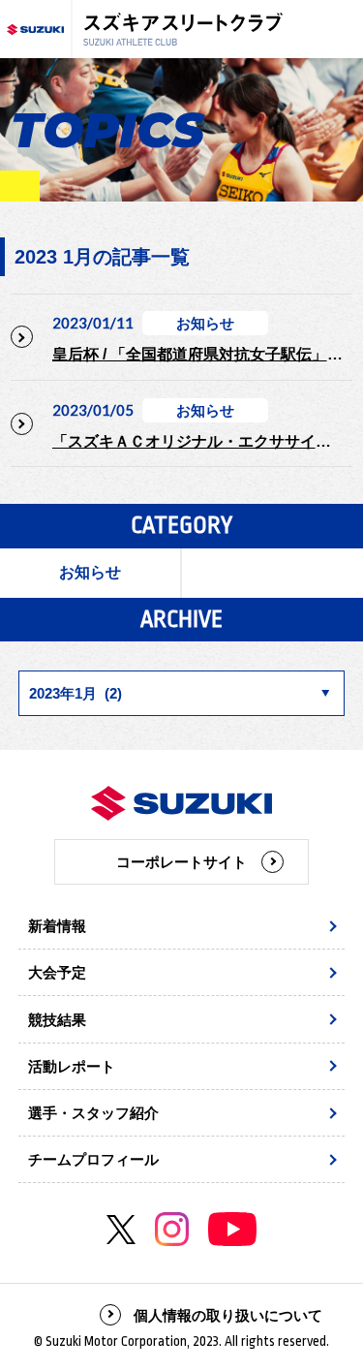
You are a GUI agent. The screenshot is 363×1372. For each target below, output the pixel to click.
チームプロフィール (93, 1159)
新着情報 (57, 926)
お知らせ (90, 572)
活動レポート (71, 1066)
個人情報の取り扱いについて (228, 1315)
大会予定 (57, 972)
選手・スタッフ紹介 (93, 1113)
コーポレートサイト (181, 862)
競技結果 (57, 1020)
